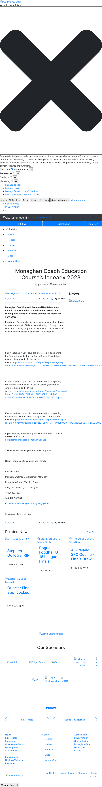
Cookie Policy (12, 203)
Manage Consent (9, 785)
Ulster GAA (79, 747)
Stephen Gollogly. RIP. (18, 553)
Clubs (10, 255)
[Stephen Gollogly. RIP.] (17, 539)
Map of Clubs (14, 261)
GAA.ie (77, 750)
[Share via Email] (48, 298)
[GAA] (35, 679)
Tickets (11, 239)
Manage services (13, 188)
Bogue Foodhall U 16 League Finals (48, 554)
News (64, 224)
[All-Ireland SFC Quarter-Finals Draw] (83, 540)
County (9, 298)
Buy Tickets (27, 719)
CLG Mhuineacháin (42, 217)
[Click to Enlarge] (35, 293)
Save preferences (60, 200)
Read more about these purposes (22, 194)
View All (90, 532)
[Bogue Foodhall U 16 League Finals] (51, 540)
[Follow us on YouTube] (55, 708)
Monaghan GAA (82, 744)
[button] (51, 81)
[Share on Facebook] (40, 298)
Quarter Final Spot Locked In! (18, 592)
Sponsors (10, 741)
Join (93, 224)
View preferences (40, 200)
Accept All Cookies (10, 200)
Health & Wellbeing (14, 760)
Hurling (11, 245)
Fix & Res (21, 224)
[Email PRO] (47, 708)
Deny (25, 200)
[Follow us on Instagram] (53, 708)
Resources (10, 763)
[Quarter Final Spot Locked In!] (19, 580)
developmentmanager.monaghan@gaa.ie (25, 439)
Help (50, 773)
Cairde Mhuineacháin (74, 719)
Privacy (67, 773)
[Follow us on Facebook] (49, 708)
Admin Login (80, 734)
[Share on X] (44, 298)
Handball (11, 250)
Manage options (13, 185)
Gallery (10, 234)
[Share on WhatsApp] (53, 298)
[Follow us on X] (51, 708)
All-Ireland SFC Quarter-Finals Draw (83, 554)
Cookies (82, 773)
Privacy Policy (12, 206)
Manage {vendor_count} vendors (21, 191)
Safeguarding (12, 757)
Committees (11, 750)
